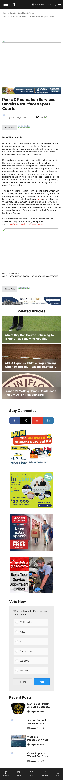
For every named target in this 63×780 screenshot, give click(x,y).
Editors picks (5, 775)
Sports (13, 13)
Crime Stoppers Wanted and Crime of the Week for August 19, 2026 (37, 758)
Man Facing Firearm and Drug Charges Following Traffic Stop (38, 708)
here (40, 199)
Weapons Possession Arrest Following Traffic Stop (37, 741)
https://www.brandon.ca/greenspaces (25, 224)
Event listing (44, 775)
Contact (57, 775)
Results (22, 681)
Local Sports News (26, 13)
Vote (41, 681)
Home (4, 13)
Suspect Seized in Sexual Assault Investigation (37, 723)
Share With (10, 127)
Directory (18, 775)
